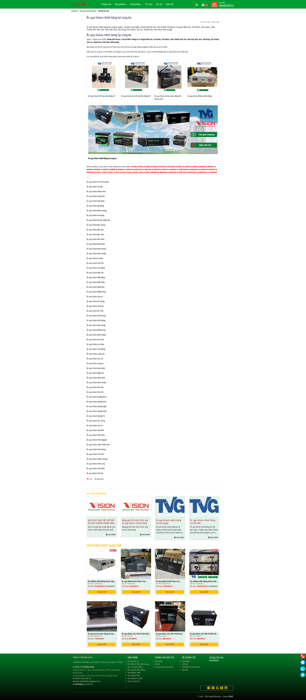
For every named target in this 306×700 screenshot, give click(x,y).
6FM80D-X (155, 172)
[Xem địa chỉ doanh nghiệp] (302, 674)
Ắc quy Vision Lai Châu (95, 344)
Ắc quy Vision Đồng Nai (95, 287)
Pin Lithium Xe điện (135, 678)
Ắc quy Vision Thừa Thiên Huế (98, 445)
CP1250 (134, 167)
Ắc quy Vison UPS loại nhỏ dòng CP (101, 96)
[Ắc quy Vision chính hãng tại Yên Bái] (170, 506)
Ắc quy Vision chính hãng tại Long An (102, 158)
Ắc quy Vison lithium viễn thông (200, 96)
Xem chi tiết (102, 592)
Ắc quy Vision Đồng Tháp (96, 292)
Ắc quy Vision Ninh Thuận (96, 382)
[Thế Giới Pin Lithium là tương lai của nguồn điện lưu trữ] (80, 4)
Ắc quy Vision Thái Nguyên (97, 440)
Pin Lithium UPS (134, 675)
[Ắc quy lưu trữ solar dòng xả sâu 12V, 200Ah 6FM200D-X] (102, 616)
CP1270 (140, 167)
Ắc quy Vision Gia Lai (95, 296)
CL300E (122, 172)
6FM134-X (166, 169)
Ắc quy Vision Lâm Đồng (96, 349)
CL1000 (147, 172)
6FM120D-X (173, 172)
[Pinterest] (212, 688)
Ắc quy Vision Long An (95, 363)
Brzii (231, 696)
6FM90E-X (122, 169)
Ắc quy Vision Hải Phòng (96, 320)
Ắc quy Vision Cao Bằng (96, 268)
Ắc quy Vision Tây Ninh (95, 430)
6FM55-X (203, 167)
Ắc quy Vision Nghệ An (95, 373)
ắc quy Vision (99, 479)
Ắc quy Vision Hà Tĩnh (95, 311)
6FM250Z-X (91, 172)
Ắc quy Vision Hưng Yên (96, 196)
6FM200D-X (202, 172)
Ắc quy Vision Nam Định (96, 368)
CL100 (98, 172)
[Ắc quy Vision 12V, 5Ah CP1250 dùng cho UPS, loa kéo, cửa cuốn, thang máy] (170, 616)
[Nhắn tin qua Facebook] (302, 662)
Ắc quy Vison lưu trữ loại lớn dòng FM (135, 96)
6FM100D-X (163, 172)
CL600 (140, 172)
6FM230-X (213, 169)
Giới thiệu (186, 661)
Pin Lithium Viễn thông (136, 670)
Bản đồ (185, 670)
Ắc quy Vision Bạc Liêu (95, 234)
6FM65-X (90, 169)
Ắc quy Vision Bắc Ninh (95, 239)
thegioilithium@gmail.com (90, 681)
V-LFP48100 (212, 172)
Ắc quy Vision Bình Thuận (96, 253)
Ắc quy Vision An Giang (95, 215)
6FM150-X (174, 169)
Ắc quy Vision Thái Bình (96, 435)
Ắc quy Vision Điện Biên (96, 282)
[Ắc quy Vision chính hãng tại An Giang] (136, 506)
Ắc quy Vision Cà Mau (95, 258)
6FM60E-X (211, 167)
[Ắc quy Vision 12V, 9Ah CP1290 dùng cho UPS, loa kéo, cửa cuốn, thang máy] (204, 616)
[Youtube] (225, 688)
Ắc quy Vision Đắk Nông (96, 277)
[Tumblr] (221, 688)
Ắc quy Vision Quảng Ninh (97, 411)
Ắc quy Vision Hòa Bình (95, 201)
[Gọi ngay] (214, 4)
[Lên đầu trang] (303, 686)
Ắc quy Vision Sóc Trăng (96, 421)
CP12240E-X (172, 167)
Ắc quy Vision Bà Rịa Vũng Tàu (98, 220)
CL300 (116, 172)
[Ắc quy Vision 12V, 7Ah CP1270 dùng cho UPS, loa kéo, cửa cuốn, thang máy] (136, 616)
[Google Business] (217, 688)
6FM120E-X (149, 169)
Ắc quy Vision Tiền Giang (96, 449)
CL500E (135, 172)
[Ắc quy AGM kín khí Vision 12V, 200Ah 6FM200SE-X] (170, 564)
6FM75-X (106, 169)
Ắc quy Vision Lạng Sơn (96, 354)
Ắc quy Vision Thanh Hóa (96, 191)
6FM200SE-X (195, 169)
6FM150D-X (192, 172)
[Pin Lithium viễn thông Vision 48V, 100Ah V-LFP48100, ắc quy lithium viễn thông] (102, 564)
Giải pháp (135, 4)
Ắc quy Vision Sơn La (95, 425)
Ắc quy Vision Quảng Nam (97, 402)
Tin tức (148, 4)
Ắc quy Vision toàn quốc (164, 667)
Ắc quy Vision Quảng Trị (96, 416)
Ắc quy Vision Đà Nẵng (95, 206)
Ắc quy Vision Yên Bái (95, 473)
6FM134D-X (183, 172)
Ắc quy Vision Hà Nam (95, 306)
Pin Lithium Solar (134, 673)
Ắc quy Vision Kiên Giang (96, 335)
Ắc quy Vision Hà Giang (95, 301)
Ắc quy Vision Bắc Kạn (95, 230)
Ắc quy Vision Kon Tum (95, 339)
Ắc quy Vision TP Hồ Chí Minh (98, 182)
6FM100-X (130, 169)
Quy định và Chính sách (191, 667)
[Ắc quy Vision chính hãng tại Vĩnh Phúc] (204, 506)
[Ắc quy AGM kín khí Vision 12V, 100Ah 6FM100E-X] (136, 564)
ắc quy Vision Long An (139, 47)
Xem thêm (112, 534)
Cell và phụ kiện (134, 681)
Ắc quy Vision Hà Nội (95, 187)
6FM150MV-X (184, 169)
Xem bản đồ (88, 684)
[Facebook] (208, 688)
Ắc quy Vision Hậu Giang (96, 325)
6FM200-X (204, 169)
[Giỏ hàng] (203, 5)
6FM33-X (180, 167)
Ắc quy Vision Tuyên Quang (97, 459)
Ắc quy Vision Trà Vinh (95, 454)
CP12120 (153, 167)
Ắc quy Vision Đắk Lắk (95, 273)
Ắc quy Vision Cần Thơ (95, 263)
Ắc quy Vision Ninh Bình (96, 378)
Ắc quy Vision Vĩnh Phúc (96, 468)
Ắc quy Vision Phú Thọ (95, 387)
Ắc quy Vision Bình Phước (96, 249)
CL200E (110, 172)
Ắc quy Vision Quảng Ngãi (97, 406)
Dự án (159, 4)
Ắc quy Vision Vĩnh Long (96, 464)
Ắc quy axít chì (133, 661)
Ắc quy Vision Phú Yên (95, 392)
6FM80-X (113, 169)
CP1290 (147, 167)
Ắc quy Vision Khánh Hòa (96, 330)
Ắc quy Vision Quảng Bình (96, 397)
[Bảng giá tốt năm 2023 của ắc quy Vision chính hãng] (102, 506)
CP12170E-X (162, 167)
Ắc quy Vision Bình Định (96, 244)
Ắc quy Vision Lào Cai (95, 359)
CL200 (103, 172)
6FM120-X (157, 169)
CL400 (128, 172)
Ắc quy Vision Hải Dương (96, 316)
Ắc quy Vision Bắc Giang (96, 225)
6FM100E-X (139, 169)
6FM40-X (188, 167)
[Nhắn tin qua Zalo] (302, 668)
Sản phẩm (120, 4)
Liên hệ (169, 4)
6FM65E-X (98, 169)
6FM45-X (196, 167)
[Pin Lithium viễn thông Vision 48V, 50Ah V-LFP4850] (204, 564)
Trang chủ (106, 4)
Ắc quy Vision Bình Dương (97, 210)
